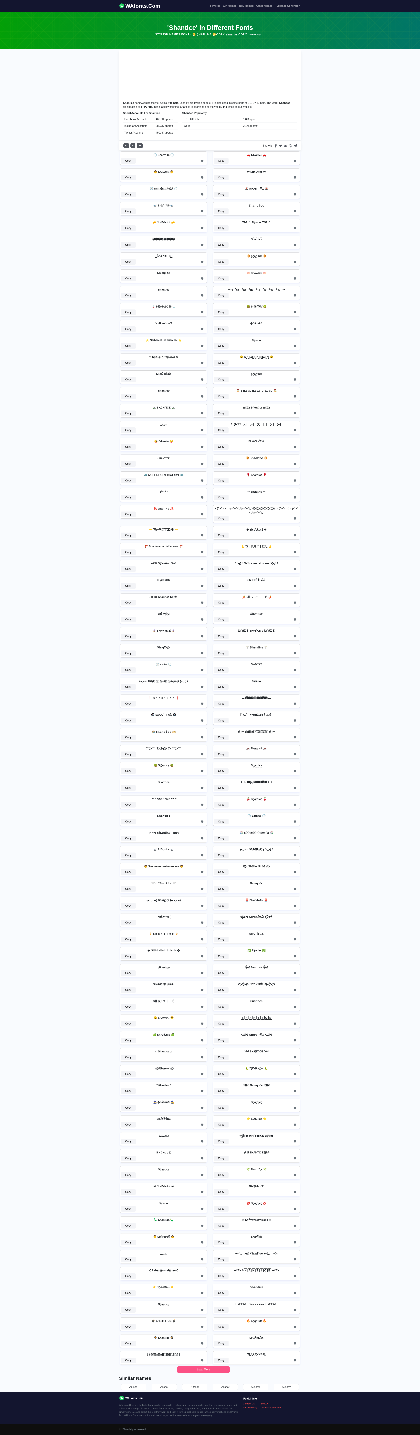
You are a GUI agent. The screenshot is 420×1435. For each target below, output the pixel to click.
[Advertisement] (210, 76)
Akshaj (164, 1387)
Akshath (256, 1387)
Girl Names (230, 5)
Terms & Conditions (271, 1407)
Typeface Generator (287, 5)
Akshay (286, 1387)
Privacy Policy (250, 1407)
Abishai (133, 1387)
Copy (128, 160)
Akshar (195, 1387)
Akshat (225, 1387)
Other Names (264, 5)
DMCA (264, 1403)
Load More (203, 1369)
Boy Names (246, 5)
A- (126, 145)
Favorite (215, 5)
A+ (139, 145)
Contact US (249, 1403)
